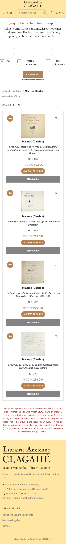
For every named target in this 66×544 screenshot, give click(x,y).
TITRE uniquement (59, 63)
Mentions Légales (11, 520)
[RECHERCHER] (44, 12)
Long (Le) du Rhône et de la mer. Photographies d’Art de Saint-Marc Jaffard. (33, 366)
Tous (8, 61)
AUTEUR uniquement (31, 63)
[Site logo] (33, 4)
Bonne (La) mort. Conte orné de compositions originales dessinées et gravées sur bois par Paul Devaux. (33, 149)
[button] (33, 171)
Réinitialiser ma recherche (33, 80)
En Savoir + (33, 179)
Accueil (6, 91)
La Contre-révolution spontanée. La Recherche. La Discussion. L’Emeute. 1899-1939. (33, 295)
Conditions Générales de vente (17, 515)
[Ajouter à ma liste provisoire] (56, 118)
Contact (6, 526)
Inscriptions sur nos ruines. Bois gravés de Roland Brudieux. (33, 223)
